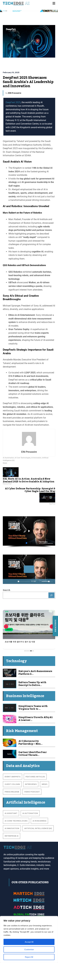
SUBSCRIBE (55, 626)
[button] (26, 543)
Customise (29, 949)
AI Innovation (36, 458)
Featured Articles (35, 777)
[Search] (51, 595)
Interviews (31, 784)
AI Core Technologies (23, 458)
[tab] (25, 650)
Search (6, 590)
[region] (29, 939)
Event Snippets (12, 777)
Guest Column (12, 784)
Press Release (12, 792)
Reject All (29, 957)
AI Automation (8, 458)
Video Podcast (32, 792)
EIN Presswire (14, 93)
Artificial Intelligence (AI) (38, 828)
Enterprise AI (11, 836)
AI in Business (39, 821)
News (5, 463)
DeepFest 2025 (13, 102)
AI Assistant (11, 813)
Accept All (29, 942)
